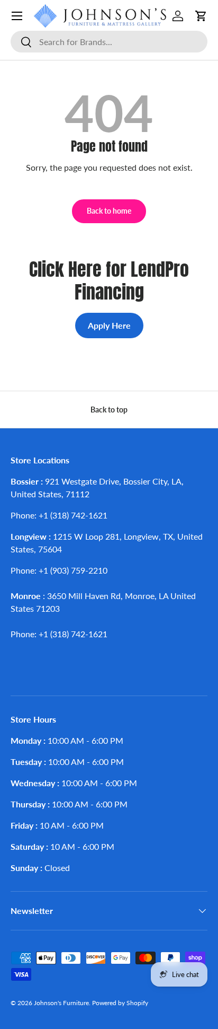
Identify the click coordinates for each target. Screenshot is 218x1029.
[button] (201, 16)
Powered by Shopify (120, 1003)
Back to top (109, 409)
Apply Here (109, 325)
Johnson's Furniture (61, 1003)
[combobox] (109, 41)
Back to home (109, 210)
